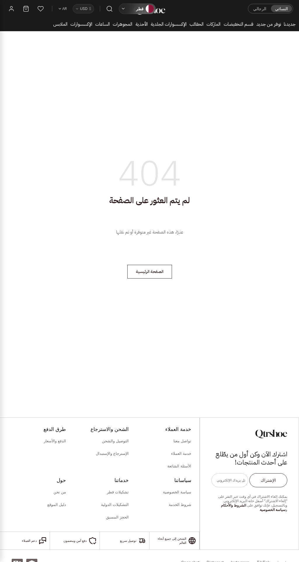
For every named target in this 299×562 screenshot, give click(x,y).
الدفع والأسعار (55, 441)
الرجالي (259, 8)
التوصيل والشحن (115, 441)
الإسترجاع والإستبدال (112, 453)
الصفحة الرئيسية (150, 272)
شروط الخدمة (180, 504)
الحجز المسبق (117, 517)
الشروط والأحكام (233, 505)
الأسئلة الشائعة (179, 466)
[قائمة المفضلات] (40, 8)
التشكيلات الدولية (114, 504)
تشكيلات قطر (117, 492)
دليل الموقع (56, 504)
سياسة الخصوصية (273, 509)
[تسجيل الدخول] (11, 8)
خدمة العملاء (181, 453)
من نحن (59, 492)
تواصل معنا (182, 441)
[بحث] (109, 8)
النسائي (281, 8)
